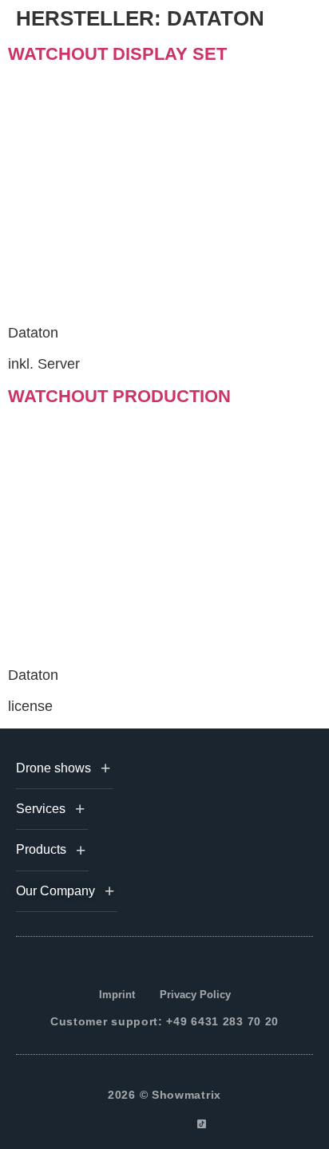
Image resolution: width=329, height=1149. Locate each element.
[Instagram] (146, 1124)
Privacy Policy (195, 995)
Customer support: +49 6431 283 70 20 (164, 1021)
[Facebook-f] (128, 1124)
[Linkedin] (165, 1124)
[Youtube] (183, 1124)
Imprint (117, 995)
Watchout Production (119, 396)
